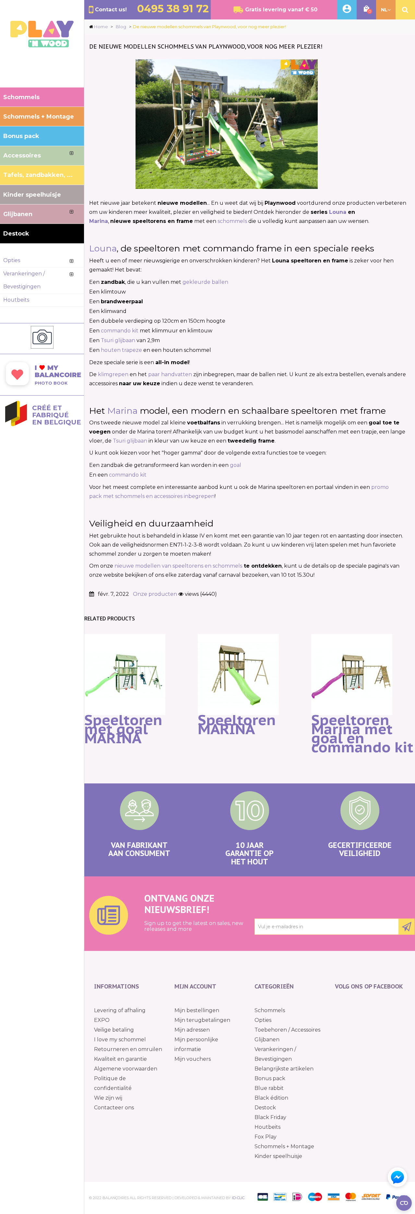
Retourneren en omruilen (128, 1049)
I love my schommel (120, 1039)
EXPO (102, 1020)
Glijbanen (267, 1039)
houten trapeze (121, 350)
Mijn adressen (192, 1030)
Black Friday (270, 1117)
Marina (98, 221)
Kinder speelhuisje (278, 1156)
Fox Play (266, 1137)
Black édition (271, 1098)
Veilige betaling (114, 1030)
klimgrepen (113, 374)
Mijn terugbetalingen (202, 1020)
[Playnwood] (42, 45)
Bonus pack (270, 1078)
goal (235, 465)
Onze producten (155, 594)
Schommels (270, 1010)
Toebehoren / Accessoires (287, 1030)
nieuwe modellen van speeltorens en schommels (178, 566)
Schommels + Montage (284, 1146)
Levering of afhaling (120, 1010)
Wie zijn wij (108, 1098)
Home (101, 26)
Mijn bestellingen (196, 1010)
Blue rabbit (269, 1088)
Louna (337, 212)
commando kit (119, 331)
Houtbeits (267, 1127)
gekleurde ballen (205, 282)
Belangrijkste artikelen (284, 1069)
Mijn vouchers (192, 1059)
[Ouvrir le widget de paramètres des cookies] (404, 1203)
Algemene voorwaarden (125, 1069)
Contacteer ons (114, 1107)
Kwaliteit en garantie (120, 1059)
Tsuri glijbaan (118, 340)
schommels (232, 221)
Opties (263, 1020)
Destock (265, 1107)
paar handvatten (170, 374)
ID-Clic (238, 1198)
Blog (121, 26)
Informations (116, 986)
